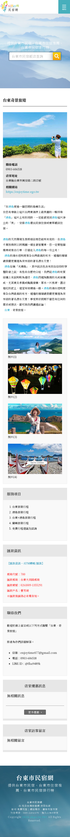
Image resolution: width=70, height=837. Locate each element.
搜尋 (57, 56)
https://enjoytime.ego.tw (22, 192)
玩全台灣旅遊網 (31, 805)
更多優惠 (35, 712)
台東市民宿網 (9, 7)
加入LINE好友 (50, 812)
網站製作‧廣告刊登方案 (44, 809)
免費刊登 (22, 809)
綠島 (11, 206)
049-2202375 (31, 812)
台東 (7, 310)
